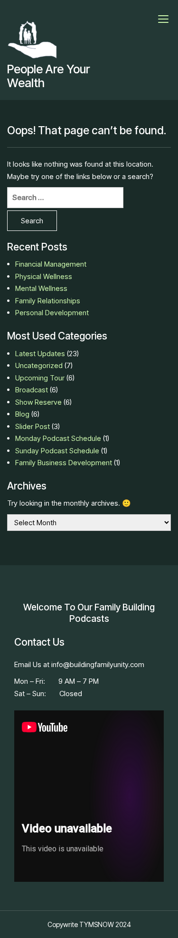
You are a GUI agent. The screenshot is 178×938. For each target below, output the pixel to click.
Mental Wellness (41, 288)
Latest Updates (40, 353)
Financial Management (50, 264)
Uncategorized (39, 365)
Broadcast (31, 389)
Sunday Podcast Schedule (57, 450)
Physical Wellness (43, 276)
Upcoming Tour (40, 377)
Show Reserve (38, 402)
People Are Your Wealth (48, 76)
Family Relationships (47, 300)
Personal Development (52, 312)
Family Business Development (63, 462)
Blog (22, 414)
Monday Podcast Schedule (58, 438)
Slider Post (32, 426)
